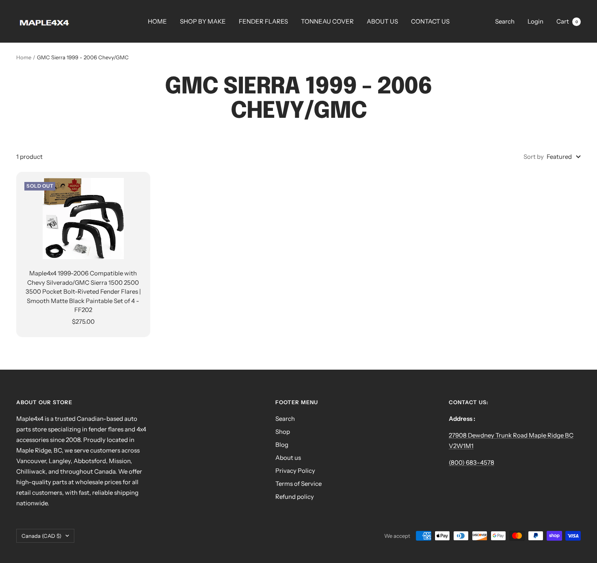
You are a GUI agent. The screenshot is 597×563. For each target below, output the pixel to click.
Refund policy (294, 496)
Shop (282, 431)
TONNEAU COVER (327, 21)
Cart (567, 21)
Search (505, 21)
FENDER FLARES (263, 21)
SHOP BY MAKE (203, 21)
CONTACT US (430, 21)
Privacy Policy (295, 470)
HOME (157, 21)
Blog (281, 444)
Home (23, 57)
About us (288, 457)
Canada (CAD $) (41, 536)
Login (535, 21)
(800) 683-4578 (471, 462)
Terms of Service (298, 483)
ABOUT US (382, 21)
